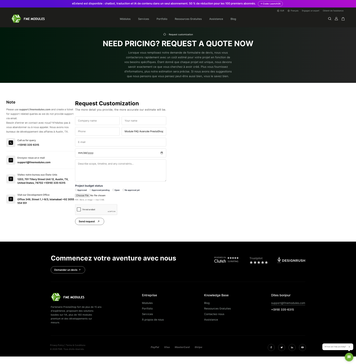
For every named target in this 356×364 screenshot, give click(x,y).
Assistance (216, 18)
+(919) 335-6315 (282, 309)
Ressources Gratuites (188, 18)
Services (143, 18)
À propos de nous (153, 319)
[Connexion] (336, 18)
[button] (329, 19)
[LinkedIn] (282, 347)
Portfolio (162, 18)
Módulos (125, 18)
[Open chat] (349, 357)
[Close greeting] (349, 346)
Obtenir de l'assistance (333, 11)
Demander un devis (65, 269)
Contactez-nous (214, 314)
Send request (87, 221)
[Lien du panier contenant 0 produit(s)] (343, 19)
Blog (233, 18)
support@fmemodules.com (33, 162)
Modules (147, 302)
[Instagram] (271, 347)
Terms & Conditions (75, 345)
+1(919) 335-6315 (28, 144)
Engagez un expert (310, 11)
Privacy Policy (57, 345)
